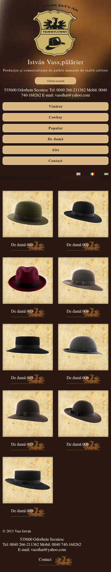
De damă (56, 139)
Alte (55, 149)
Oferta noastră (55, 81)
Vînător (56, 106)
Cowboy (55, 117)
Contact (56, 160)
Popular (56, 128)
